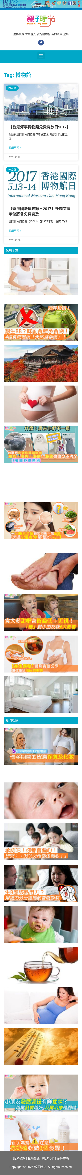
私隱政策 (34, 1158)
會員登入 (30, 34)
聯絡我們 (48, 1158)
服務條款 (19, 1158)
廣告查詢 (63, 1158)
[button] (41, 56)
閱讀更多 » (15, 147)
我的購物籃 (43, 34)
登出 (66, 34)
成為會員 (18, 34)
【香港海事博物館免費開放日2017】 (39, 127)
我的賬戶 (56, 34)
